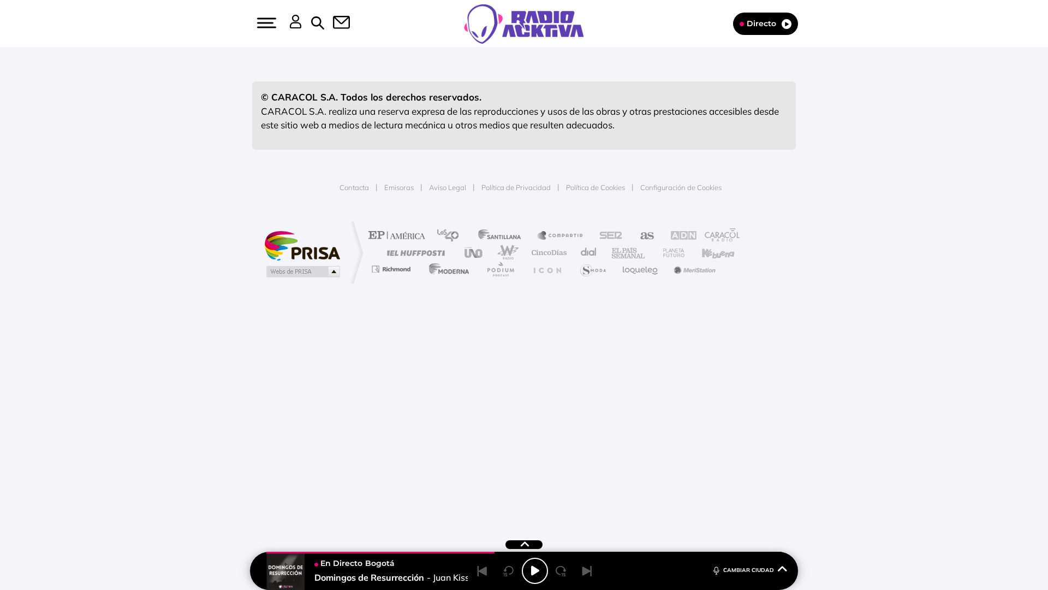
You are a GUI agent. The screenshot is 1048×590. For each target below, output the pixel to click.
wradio (506, 252)
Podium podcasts (500, 269)
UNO (474, 252)
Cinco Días (547, 252)
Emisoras (399, 187)
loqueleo (640, 269)
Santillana (502, 236)
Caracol (718, 236)
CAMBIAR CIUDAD (749, 570)
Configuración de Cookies (681, 187)
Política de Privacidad (516, 187)
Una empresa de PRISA (302, 245)
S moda (592, 269)
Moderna (446, 269)
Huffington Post (414, 252)
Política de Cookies (595, 187)
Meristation (693, 269)
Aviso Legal (447, 187)
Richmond (392, 269)
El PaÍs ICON (547, 269)
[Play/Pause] (535, 571)
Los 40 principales (451, 236)
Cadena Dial (589, 252)
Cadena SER (607, 236)
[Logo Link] (524, 22)
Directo (761, 23)
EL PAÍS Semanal (629, 252)
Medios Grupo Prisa (302, 271)
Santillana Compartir (560, 236)
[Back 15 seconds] (509, 571)
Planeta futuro (669, 252)
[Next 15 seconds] (561, 571)
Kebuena (708, 252)
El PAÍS (399, 236)
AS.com (642, 236)
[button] (265, 23)
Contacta (354, 187)
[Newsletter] (335, 23)
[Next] (587, 571)
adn (678, 236)
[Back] (482, 571)
